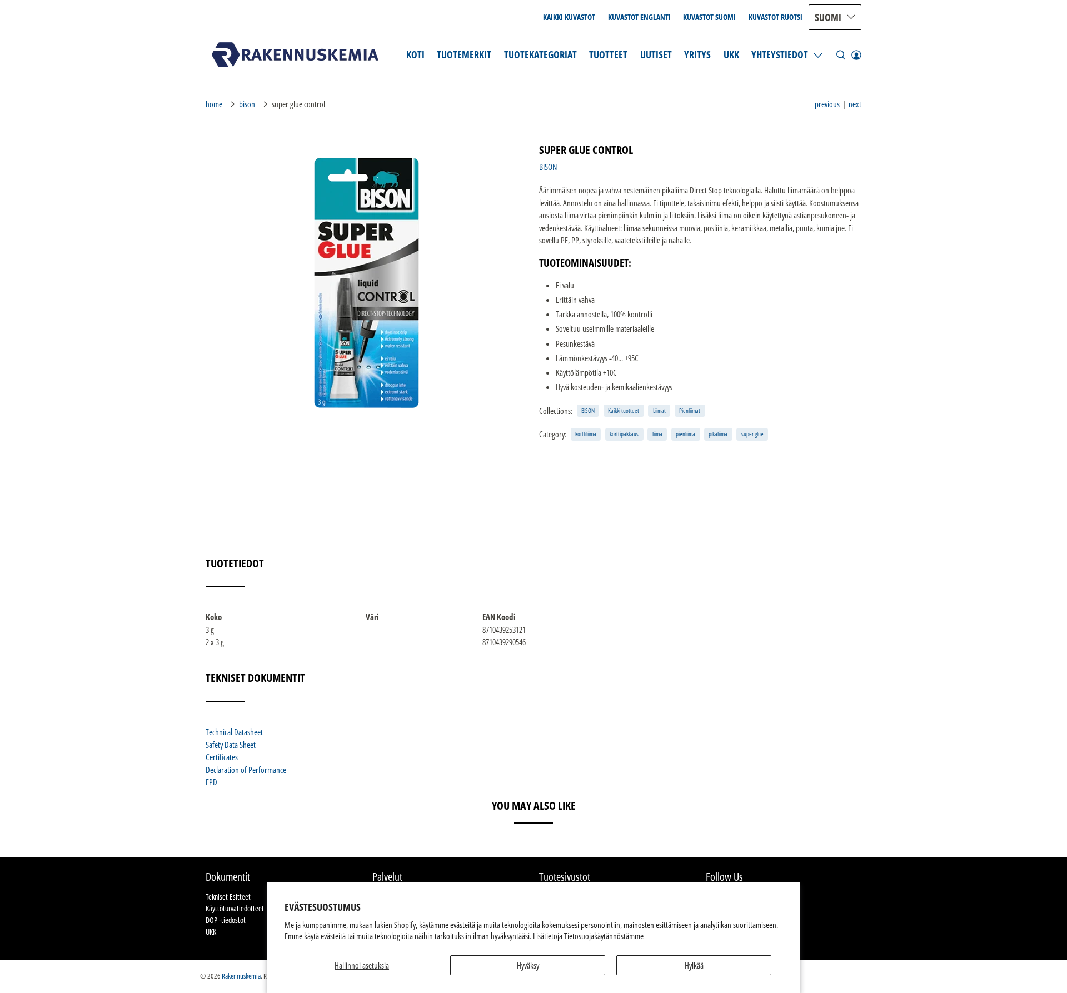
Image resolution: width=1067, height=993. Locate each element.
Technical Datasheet (234, 731)
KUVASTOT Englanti (639, 17)
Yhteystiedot (779, 54)
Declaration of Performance (246, 769)
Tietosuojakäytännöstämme (604, 935)
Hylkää (694, 965)
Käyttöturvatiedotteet (235, 908)
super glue (752, 434)
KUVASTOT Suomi (709, 17)
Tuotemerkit (464, 54)
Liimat (659, 410)
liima (657, 434)
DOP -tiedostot (226, 920)
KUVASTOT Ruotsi (775, 17)
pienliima (685, 434)
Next (855, 103)
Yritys (697, 54)
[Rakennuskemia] (295, 54)
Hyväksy (528, 965)
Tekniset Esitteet (228, 896)
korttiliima (585, 434)
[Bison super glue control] (367, 283)
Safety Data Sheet (231, 744)
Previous (827, 103)
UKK (731, 54)
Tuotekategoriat (540, 54)
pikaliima (718, 434)
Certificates (222, 756)
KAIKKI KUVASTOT (569, 17)
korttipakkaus (624, 434)
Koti (415, 54)
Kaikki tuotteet (623, 410)
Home (214, 104)
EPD (211, 781)
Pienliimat (689, 410)
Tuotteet (608, 54)
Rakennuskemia (241, 976)
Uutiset (656, 54)
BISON (247, 104)
